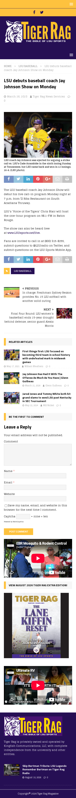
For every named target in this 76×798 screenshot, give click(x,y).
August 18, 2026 (33, 777)
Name (8, 471)
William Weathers (34, 366)
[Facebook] (34, 12)
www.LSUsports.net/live (23, 232)
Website (9, 493)
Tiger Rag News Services (49, 96)
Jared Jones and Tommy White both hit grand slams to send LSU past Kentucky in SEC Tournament (46, 397)
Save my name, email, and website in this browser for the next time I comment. (35, 507)
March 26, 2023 (17, 96)
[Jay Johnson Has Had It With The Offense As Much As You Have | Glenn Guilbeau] (11, 378)
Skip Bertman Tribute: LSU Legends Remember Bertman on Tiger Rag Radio (44, 769)
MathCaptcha (18, 521)
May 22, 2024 (31, 405)
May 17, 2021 (13, 366)
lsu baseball (23, 271)
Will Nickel (48, 405)
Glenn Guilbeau (53, 386)
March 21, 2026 (32, 386)
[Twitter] (41, 12)
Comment (11, 441)
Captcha (9, 516)
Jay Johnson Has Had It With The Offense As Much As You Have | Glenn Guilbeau (45, 377)
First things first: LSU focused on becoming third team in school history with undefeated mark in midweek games (46, 356)
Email (8, 482)
